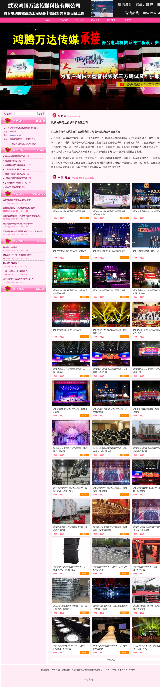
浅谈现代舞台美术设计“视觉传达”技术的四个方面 (23, 231)
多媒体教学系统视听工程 (16, 178)
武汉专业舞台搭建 (13, 187)
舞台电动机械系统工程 (15, 156)
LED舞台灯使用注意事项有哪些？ (18, 255)
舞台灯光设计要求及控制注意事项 (18, 223)
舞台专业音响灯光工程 (15, 173)
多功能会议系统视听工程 (16, 182)
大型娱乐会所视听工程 (15, 169)
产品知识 (95, 20)
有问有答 (111, 20)
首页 (48, 20)
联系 (84, 218)
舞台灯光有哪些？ (11, 247)
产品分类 (79, 20)
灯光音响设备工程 (13, 160)
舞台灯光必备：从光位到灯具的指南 (19, 207)
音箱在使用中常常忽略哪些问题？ (18, 278)
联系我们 (127, 20)
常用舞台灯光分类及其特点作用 (17, 199)
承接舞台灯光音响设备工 (16, 165)
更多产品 (111, 659)
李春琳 (132, 669)
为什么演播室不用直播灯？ (15, 271)
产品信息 (64, 20)
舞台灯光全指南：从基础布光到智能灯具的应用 (23, 215)
